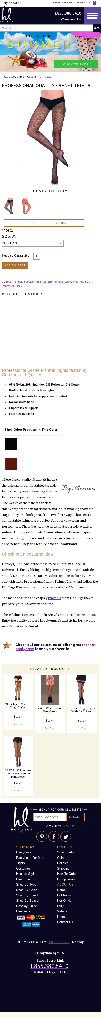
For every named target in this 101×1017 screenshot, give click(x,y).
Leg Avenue (71, 281)
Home (61, 890)
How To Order (67, 874)
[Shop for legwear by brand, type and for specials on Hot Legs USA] (22, 832)
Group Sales (66, 879)
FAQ (60, 906)
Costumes (23, 868)
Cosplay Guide (26, 906)
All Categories (14, 76)
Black (18, 285)
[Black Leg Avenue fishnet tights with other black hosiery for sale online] (11, 449)
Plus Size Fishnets (53, 281)
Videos (62, 911)
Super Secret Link (50, 960)
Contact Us (71, 19)
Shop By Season (28, 900)
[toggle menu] (92, 15)
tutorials (54, 598)
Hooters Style (25, 874)
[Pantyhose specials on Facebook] (53, 841)
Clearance (23, 911)
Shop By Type (26, 884)
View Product (18, 725)
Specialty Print (32, 281)
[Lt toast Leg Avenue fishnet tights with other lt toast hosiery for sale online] (11, 468)
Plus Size (84, 281)
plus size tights (83, 614)
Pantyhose (8, 285)
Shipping (63, 868)
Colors (32, 76)
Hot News (64, 895)
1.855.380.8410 (59, 942)
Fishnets (18, 281)
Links (61, 917)
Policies (62, 863)
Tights (20, 863)
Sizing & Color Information (44, 223)
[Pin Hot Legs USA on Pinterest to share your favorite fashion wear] (41, 841)
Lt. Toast (46, 76)
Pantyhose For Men (30, 858)
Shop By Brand (27, 895)
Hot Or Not (64, 900)
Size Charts (65, 852)
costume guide (33, 587)
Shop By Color (26, 890)
